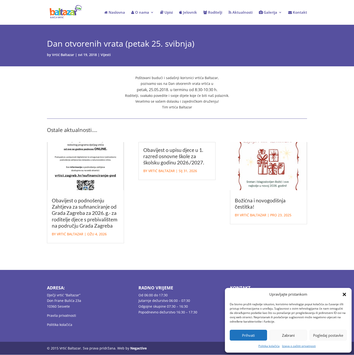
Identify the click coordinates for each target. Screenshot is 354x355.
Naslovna (116, 13)
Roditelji (214, 13)
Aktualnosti (242, 13)
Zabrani (288, 335)
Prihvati (248, 335)
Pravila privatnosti (61, 315)
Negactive (138, 348)
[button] (344, 294)
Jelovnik (189, 13)
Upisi (168, 13)
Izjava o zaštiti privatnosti (299, 346)
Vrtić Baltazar (63, 54)
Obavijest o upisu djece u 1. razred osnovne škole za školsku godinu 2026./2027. (173, 156)
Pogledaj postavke (328, 335)
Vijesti (106, 54)
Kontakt (299, 13)
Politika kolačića (269, 346)
